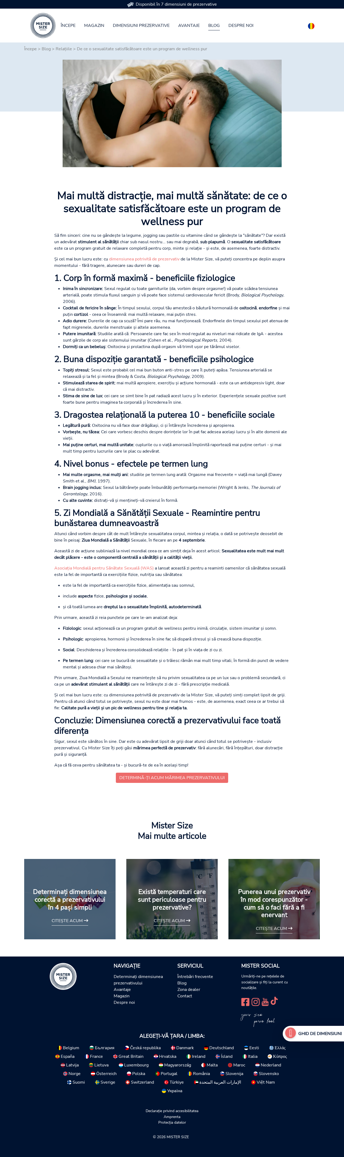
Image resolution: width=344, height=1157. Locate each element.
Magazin (94, 25)
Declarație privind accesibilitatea (172, 1110)
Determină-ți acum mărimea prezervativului (172, 778)
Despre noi (240, 25)
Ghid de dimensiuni (320, 1034)
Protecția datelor (172, 1122)
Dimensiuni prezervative (141, 25)
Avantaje (189, 25)
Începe (68, 25)
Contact (184, 996)
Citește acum (68, 921)
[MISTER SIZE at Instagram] (256, 1001)
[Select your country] (311, 25)
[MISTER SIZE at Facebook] (245, 1001)
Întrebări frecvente (195, 977)
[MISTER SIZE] (63, 976)
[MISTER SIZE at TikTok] (274, 1001)
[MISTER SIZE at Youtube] (265, 1001)
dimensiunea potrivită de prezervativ (144, 259)
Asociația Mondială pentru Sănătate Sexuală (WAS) (104, 568)
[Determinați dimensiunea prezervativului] (290, 1033)
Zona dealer (188, 990)
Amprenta (172, 1116)
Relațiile (64, 49)
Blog (214, 25)
